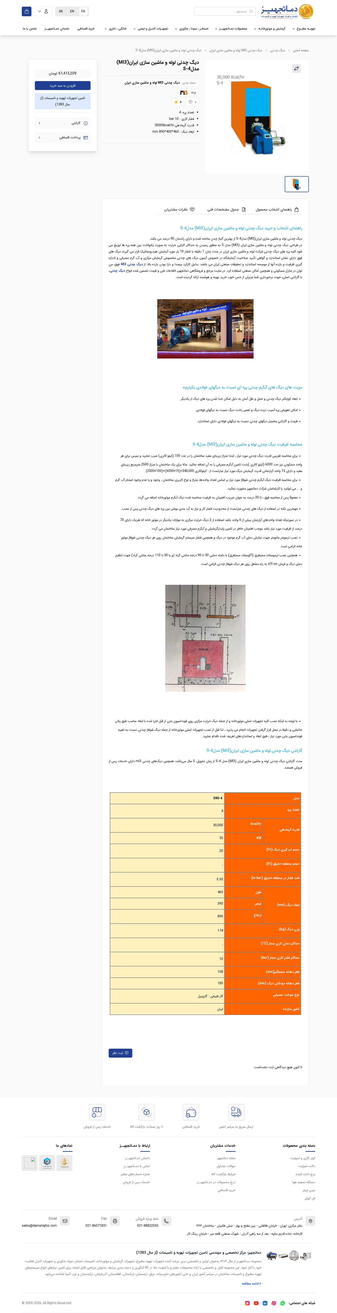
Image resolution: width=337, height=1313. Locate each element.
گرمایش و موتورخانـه (271, 28)
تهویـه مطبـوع (306, 28)
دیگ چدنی (277, 50)
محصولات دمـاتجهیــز (233, 28)
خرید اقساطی (85, 28)
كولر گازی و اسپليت (302, 1158)
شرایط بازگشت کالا (223, 1174)
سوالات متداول (226, 1166)
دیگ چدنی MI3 (132, 264)
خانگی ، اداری (118, 28)
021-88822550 (147, 1225)
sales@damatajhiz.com (39, 1225)
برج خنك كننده (305, 1174)
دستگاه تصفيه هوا (304, 1182)
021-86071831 (96, 1225)
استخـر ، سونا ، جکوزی (193, 28)
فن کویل (310, 1198)
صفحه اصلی (301, 50)
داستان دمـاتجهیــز (57, 28)
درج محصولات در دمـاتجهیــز (216, 1182)
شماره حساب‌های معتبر (135, 1174)
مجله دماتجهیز (226, 1158)
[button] (43, 11)
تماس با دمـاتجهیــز (137, 1166)
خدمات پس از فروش (136, 1182)
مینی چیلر (309, 1190)
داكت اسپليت (306, 1166)
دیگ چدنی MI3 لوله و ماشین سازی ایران (236, 50)
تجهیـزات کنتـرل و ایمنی (153, 28)
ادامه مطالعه (252, 1283)
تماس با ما (30, 28)
